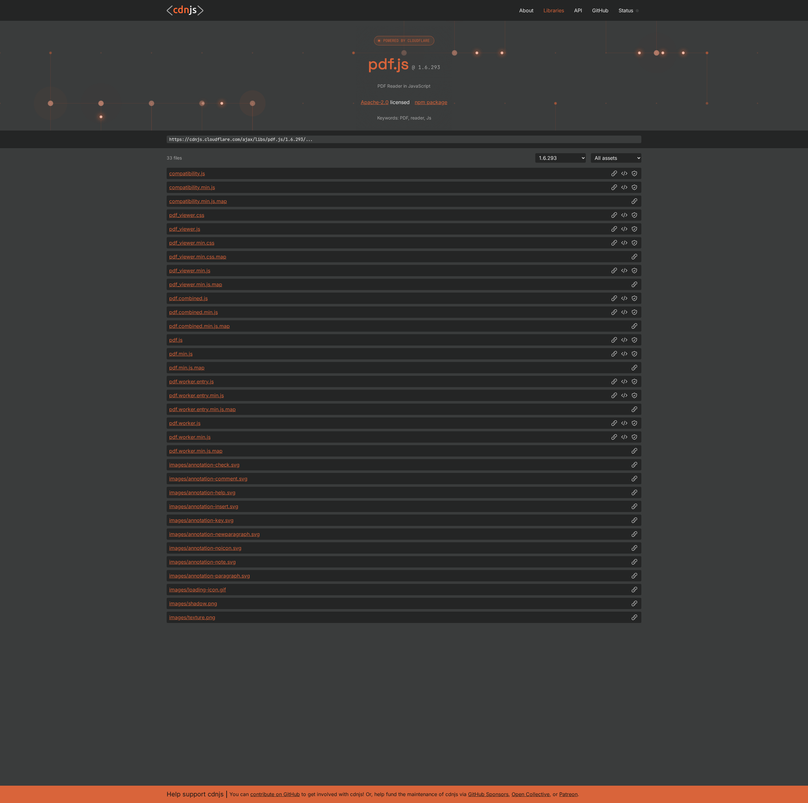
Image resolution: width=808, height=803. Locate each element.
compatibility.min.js (192, 187)
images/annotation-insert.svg (203, 506)
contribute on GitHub (275, 794)
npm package (431, 102)
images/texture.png (192, 617)
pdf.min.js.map (187, 367)
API (578, 10)
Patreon (568, 794)
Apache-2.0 (375, 102)
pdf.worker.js (184, 423)
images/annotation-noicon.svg (205, 548)
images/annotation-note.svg (202, 562)
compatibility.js (187, 173)
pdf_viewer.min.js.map (195, 284)
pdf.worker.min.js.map (196, 451)
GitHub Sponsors (488, 794)
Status (626, 10)
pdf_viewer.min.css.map (197, 256)
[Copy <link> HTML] (624, 215)
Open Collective (531, 794)
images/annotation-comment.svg (208, 478)
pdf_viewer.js (184, 229)
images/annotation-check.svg (204, 465)
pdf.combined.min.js (193, 312)
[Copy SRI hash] (634, 173)
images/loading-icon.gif (197, 589)
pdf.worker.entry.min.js (196, 395)
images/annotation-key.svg (201, 520)
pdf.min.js (181, 354)
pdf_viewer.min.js (189, 270)
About (526, 10)
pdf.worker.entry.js (191, 381)
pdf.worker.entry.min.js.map (202, 409)
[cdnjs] (185, 10)
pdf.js (175, 340)
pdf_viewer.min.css (191, 243)
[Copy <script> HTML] (624, 173)
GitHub (600, 10)
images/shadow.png (193, 603)
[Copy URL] (614, 173)
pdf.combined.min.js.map (199, 326)
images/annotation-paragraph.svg (209, 576)
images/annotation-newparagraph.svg (214, 534)
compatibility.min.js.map (198, 201)
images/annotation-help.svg (202, 492)
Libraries (554, 10)
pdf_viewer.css (186, 215)
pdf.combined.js (188, 298)
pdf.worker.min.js (190, 437)
